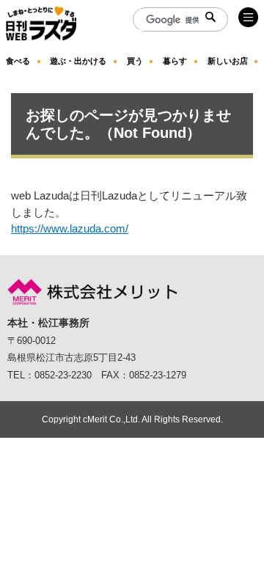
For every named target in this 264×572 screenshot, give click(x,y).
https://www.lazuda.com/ (69, 228)
